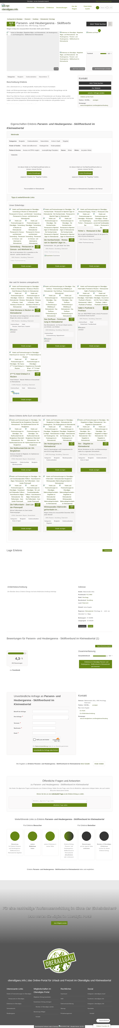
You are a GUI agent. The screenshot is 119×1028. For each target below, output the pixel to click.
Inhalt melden (99, 764)
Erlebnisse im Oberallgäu (14, 1003)
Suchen (110, 7)
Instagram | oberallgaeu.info (96, 1003)
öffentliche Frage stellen (60, 805)
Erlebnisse (50, 7)
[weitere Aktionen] (110, 24)
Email (16, 733)
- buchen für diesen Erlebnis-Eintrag (104, 847)
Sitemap (63, 1008)
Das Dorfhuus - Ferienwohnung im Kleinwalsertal (55, 320)
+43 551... (87, 100)
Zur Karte (82, 710)
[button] (33, 51)
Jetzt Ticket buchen (97, 24)
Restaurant (40, 7)
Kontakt (90, 626)
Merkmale (15, 134)
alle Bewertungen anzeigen (102, 68)
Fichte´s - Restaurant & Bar (89, 231)
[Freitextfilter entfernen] (107, 7)
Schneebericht (11, 1008)
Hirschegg (85, 597)
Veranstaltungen (61, 7)
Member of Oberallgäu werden (44, 1007)
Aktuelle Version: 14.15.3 (77, 1026)
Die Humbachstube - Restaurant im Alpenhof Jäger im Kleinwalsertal (56, 241)
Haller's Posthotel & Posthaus (86, 309)
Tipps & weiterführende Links (22, 197)
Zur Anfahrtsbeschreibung (87, 713)
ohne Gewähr (85, 764)
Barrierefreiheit (104, 1020)
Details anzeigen (26, 266)
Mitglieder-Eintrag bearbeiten (42, 997)
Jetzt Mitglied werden (60, 923)
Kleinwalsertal (89, 611)
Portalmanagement (66, 1013)
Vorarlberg (90, 600)
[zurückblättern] (11, 51)
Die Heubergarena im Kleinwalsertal (53, 445)
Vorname (17, 723)
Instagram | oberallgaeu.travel (96, 994)
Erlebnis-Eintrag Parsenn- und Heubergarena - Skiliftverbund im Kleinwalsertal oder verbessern (69, 850)
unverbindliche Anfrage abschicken (46, 750)
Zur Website (95, 88)
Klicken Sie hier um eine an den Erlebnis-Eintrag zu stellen (60, 794)
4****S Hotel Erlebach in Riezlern (20, 375)
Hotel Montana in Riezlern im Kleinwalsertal (22, 311)
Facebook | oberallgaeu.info (96, 998)
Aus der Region (74, 7)
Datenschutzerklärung (41, 746)
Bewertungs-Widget (39, 1011)
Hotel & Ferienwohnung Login (104, 1)
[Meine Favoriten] (97, 8)
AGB (62, 998)
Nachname (17, 728)
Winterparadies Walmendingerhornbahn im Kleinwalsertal (55, 508)
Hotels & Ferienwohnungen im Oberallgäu (19, 994)
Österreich (85, 603)
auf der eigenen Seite (86, 846)
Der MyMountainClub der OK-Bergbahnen (22, 449)
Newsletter (91, 1008)
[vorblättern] (54, 51)
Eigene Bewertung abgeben (104, 646)
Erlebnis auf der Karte (86, 97)
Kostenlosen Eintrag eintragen (42, 1002)
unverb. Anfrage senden (95, 93)
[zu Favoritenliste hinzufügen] (9, 34)
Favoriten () (103, 1026)
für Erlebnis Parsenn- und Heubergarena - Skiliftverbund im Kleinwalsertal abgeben (15, 848)
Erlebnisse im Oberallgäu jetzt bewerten (95, 664)
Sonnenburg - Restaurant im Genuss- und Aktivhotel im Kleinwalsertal (22, 248)
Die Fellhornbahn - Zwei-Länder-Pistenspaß (22, 506)
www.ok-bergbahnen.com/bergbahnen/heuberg (94, 105)
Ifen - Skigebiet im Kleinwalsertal (85, 445)
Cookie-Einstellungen (34, 173)
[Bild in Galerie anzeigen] (73, 41)
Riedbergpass (11, 1013)
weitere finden (32, 846)
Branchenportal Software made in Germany (46, 1026)
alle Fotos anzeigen (78, 69)
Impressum (64, 994)
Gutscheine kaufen (88, 7)
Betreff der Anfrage (20, 711)
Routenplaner (107, 550)
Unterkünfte (30, 7)
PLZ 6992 (89, 594)
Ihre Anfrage (18, 716)
